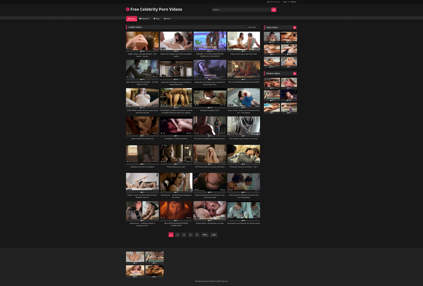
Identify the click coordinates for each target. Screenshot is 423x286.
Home (133, 19)
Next (205, 235)
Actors (168, 19)
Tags (157, 19)
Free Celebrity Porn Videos (155, 9)
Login (285, 2)
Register (293, 2)
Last (213, 235)
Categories (145, 19)
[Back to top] (416, 279)
